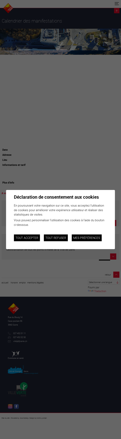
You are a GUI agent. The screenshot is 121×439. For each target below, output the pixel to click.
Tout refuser (55, 238)
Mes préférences (86, 238)
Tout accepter (26, 238)
